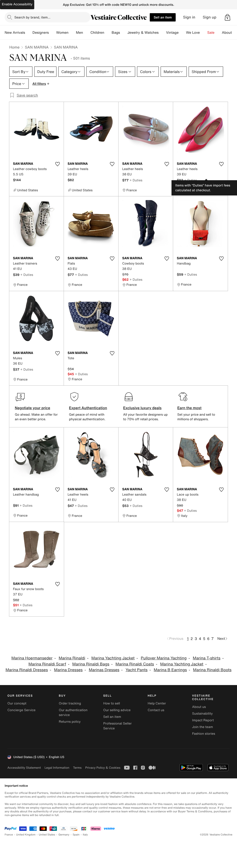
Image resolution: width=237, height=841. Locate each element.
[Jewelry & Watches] (162, 32)
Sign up (209, 17)
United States (47, 834)
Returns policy (70, 721)
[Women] (72, 32)
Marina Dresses (68, 670)
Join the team (202, 727)
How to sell (111, 703)
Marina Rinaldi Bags (90, 664)
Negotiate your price (32, 408)
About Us (229, 32)
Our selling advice (117, 710)
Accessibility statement (24, 767)
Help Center (157, 703)
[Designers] (52, 32)
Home (14, 47)
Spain (76, 834)
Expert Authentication (88, 408)
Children (97, 32)
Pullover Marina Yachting (164, 658)
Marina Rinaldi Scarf (47, 664)
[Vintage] (182, 32)
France (9, 834)
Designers (40, 32)
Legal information (56, 767)
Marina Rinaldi (72, 658)
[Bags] (123, 32)
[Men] (87, 32)
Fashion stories (203, 733)
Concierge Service (21, 710)
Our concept (16, 703)
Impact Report (203, 720)
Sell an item (163, 17)
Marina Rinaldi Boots (212, 670)
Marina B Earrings (170, 670)
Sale (211, 32)
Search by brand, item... (32, 17)
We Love (193, 32)
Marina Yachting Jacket (113, 658)
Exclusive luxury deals (142, 408)
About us (199, 706)
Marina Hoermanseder (31, 658)
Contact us (156, 710)
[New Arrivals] (29, 32)
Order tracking (70, 703)
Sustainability (202, 713)
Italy (85, 834)
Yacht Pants (136, 670)
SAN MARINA (37, 47)
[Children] (108, 32)
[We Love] (204, 32)
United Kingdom (26, 834)
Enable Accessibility (17, 4)
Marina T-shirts (206, 658)
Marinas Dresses (104, 670)
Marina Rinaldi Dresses (27, 670)
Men (79, 32)
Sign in (189, 17)
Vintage (172, 32)
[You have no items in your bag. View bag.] (227, 17)
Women (62, 32)
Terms (77, 767)
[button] (227, 17)
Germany (63, 834)
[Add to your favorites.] (57, 164)
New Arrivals (15, 32)
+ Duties (136, 180)
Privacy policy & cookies (102, 767)
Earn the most (189, 408)
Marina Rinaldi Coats (134, 664)
